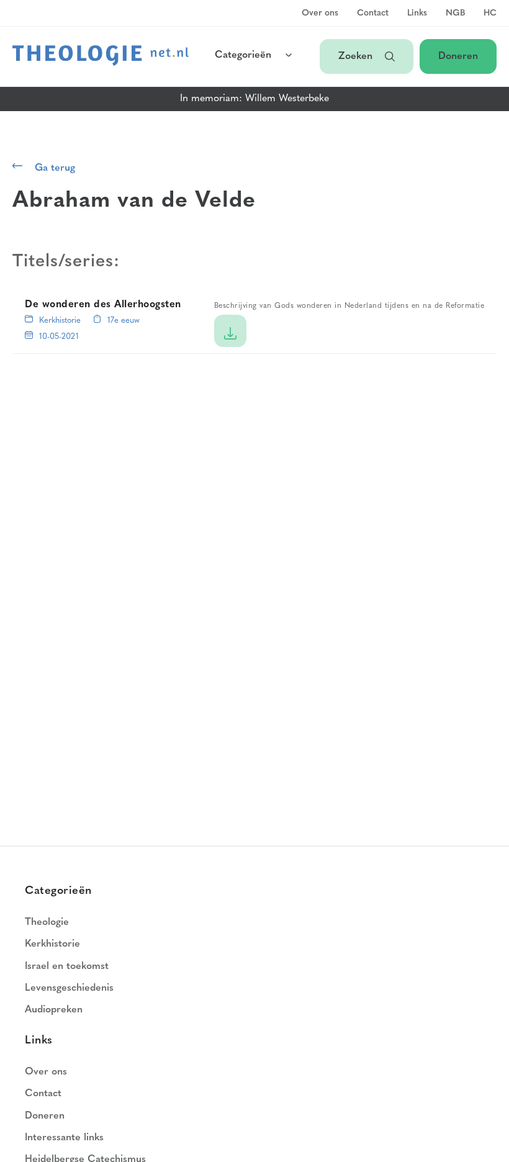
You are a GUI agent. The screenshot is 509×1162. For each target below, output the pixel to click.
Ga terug (55, 168)
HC (490, 13)
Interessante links (64, 1138)
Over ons (320, 13)
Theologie (47, 922)
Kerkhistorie (60, 321)
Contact (373, 13)
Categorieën (243, 55)
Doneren (458, 56)
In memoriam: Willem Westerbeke (254, 99)
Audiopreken (54, 1010)
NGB (455, 13)
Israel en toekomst (67, 966)
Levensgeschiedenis (69, 988)
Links (417, 13)
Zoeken (355, 56)
